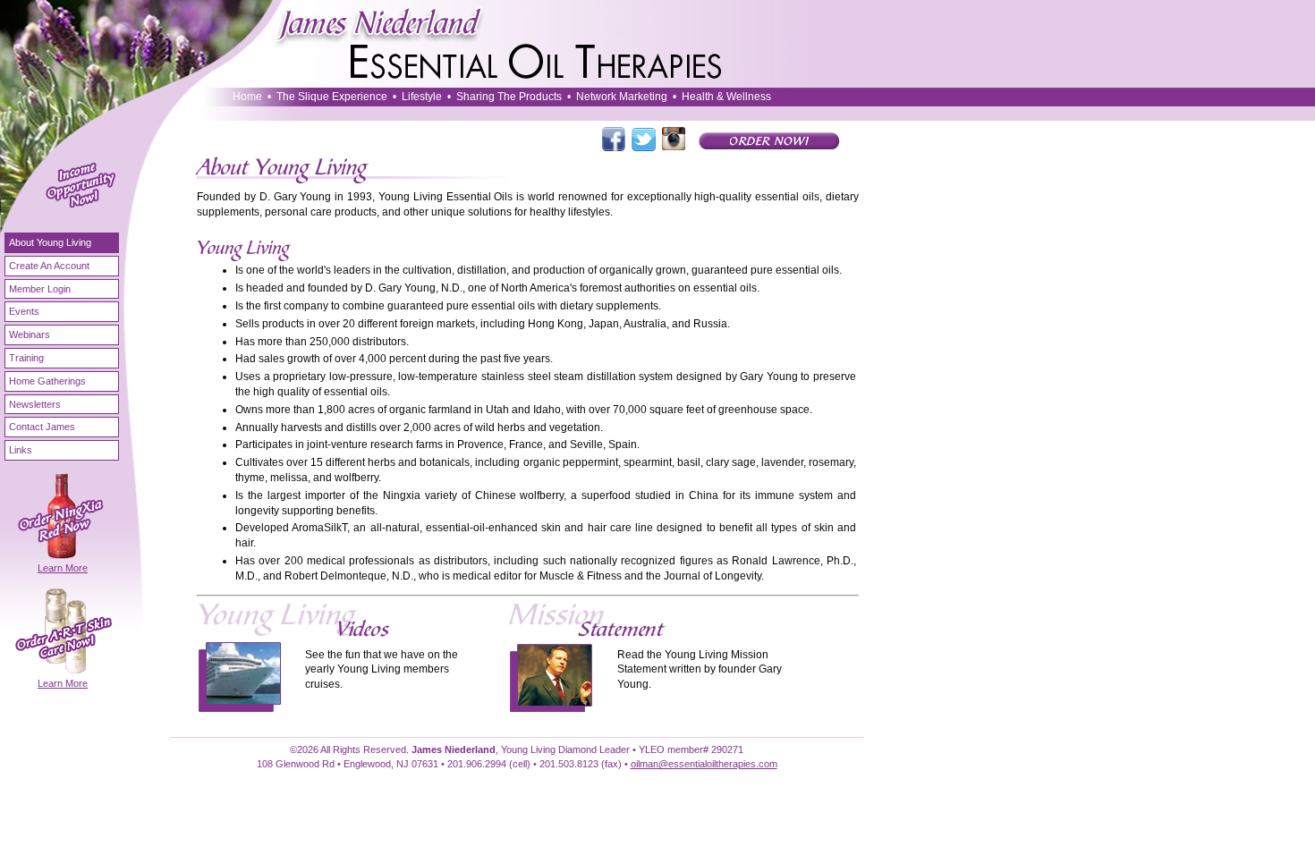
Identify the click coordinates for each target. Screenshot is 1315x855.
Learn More (63, 568)
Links (20, 449)
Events (24, 311)
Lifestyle (422, 96)
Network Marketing (621, 96)
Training (26, 357)
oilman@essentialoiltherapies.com (704, 763)
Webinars (29, 334)
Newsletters (35, 404)
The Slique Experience (331, 96)
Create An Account (49, 265)
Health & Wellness (726, 96)
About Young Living (50, 242)
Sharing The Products (509, 96)
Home (247, 96)
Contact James (42, 426)
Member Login (40, 289)
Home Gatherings (47, 381)
